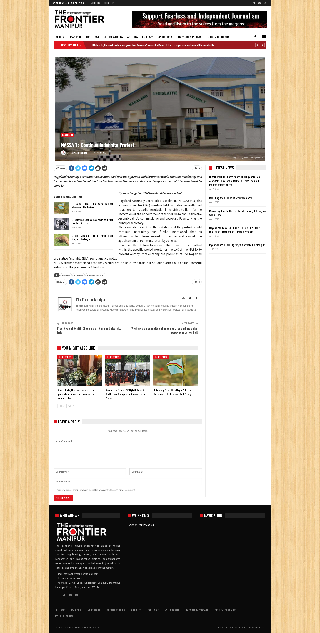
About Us (95, 3)
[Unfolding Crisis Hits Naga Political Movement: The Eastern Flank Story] (61, 208)
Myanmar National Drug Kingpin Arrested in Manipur (237, 245)
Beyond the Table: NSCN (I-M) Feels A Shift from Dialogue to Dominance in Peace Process (234, 230)
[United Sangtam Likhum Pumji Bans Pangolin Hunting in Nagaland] (61, 240)
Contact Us (109, 3)
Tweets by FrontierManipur (141, 524)
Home (62, 37)
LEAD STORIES (65, 357)
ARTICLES (132, 37)
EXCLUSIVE (148, 37)
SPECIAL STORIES (113, 37)
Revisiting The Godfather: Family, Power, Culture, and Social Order (237, 213)
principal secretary (95, 275)
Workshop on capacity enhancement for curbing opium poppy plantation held (164, 330)
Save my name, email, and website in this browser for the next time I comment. (96, 490)
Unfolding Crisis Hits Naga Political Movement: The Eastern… (92, 205)
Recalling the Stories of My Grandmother (231, 198)
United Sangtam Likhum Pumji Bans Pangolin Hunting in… (92, 237)
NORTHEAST (92, 37)
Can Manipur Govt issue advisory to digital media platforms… (92, 221)
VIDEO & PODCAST (192, 37)
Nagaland (66, 275)
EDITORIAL (168, 37)
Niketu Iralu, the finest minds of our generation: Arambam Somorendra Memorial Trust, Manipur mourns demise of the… (234, 181)
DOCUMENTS (66, 616)
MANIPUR (75, 37)
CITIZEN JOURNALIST (219, 37)
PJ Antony (78, 275)
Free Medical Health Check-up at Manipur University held (89, 330)
